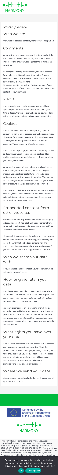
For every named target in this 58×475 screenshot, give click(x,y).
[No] (54, 465)
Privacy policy (33, 470)
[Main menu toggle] (52, 7)
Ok (21, 470)
